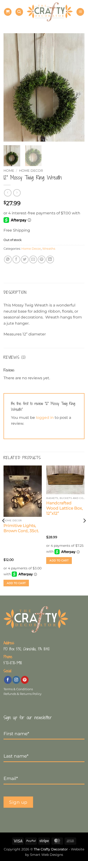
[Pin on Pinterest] (42, 259)
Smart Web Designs (46, 855)
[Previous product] (16, 192)
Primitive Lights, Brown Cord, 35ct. (21, 528)
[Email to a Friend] (33, 259)
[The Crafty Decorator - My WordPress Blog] (50, 12)
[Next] (77, 87)
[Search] (19, 12)
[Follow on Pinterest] (25, 680)
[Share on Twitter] (25, 259)
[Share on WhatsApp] (8, 259)
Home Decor (31, 170)
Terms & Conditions (18, 689)
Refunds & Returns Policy (23, 694)
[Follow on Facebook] (8, 680)
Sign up (18, 802)
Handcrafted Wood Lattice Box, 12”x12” (64, 508)
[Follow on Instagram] (16, 680)
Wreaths (48, 248)
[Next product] (7, 192)
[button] (7, 12)
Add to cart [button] (16, 583)
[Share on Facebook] (16, 259)
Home (9, 170)
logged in (45, 417)
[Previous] (11, 87)
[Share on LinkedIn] (50, 259)
